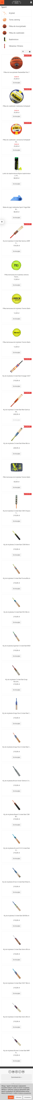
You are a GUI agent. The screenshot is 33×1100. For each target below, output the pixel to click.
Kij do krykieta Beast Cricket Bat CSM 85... (16, 815)
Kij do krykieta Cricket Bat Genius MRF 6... (16, 242)
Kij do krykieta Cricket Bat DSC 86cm (16, 612)
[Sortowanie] (26, 51)
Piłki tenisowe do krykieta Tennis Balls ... (16, 478)
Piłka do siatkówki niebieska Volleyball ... (16, 107)
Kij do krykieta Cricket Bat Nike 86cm (16, 443)
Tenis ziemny (14, 19)
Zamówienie (16, 1077)
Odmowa (18, 1097)
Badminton (13, 39)
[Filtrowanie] (23, 51)
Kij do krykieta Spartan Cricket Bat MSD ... (16, 647)
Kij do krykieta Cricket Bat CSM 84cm (16, 544)
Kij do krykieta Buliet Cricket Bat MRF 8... (16, 1051)
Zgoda (11, 1097)
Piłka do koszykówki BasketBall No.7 (16, 72)
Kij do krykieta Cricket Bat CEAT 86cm (16, 983)
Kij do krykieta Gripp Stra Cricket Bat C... (16, 713)
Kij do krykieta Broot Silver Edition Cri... (16, 781)
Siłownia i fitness (16, 46)
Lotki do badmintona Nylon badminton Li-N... (17, 174)
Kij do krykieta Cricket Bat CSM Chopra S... (16, 512)
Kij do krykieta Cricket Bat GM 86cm (16, 916)
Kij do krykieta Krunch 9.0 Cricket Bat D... (16, 849)
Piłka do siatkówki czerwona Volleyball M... (16, 141)
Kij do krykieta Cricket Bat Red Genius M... (16, 411)
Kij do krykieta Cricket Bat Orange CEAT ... (16, 377)
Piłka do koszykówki (17, 26)
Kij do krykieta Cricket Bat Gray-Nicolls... (16, 680)
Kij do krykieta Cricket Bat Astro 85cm (16, 949)
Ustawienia (27, 1097)
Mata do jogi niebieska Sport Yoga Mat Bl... (16, 208)
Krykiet (12, 13)
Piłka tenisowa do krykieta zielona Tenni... (16, 276)
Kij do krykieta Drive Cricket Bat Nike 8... (16, 882)
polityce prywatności (25, 1093)
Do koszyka (16, 82)
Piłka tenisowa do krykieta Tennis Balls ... (16, 309)
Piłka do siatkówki (16, 33)
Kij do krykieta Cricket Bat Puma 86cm (16, 578)
